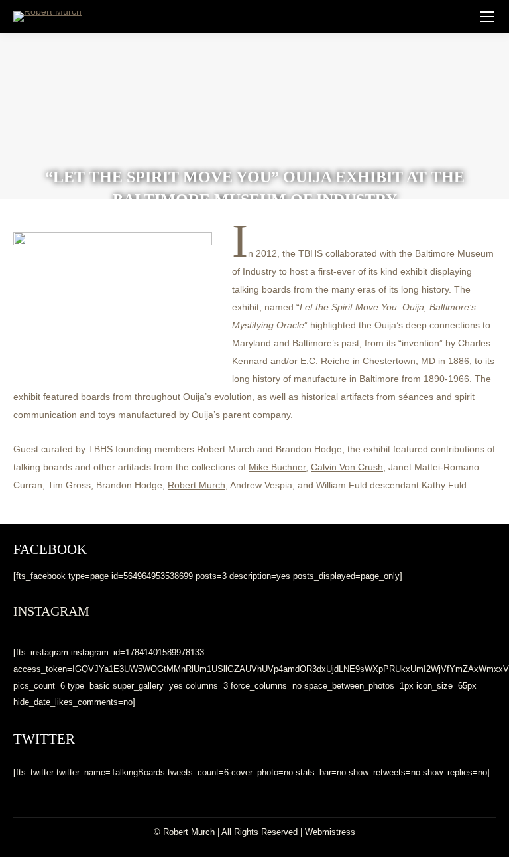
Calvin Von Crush (347, 467)
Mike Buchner (277, 467)
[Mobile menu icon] (487, 16)
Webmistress (330, 832)
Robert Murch (196, 485)
